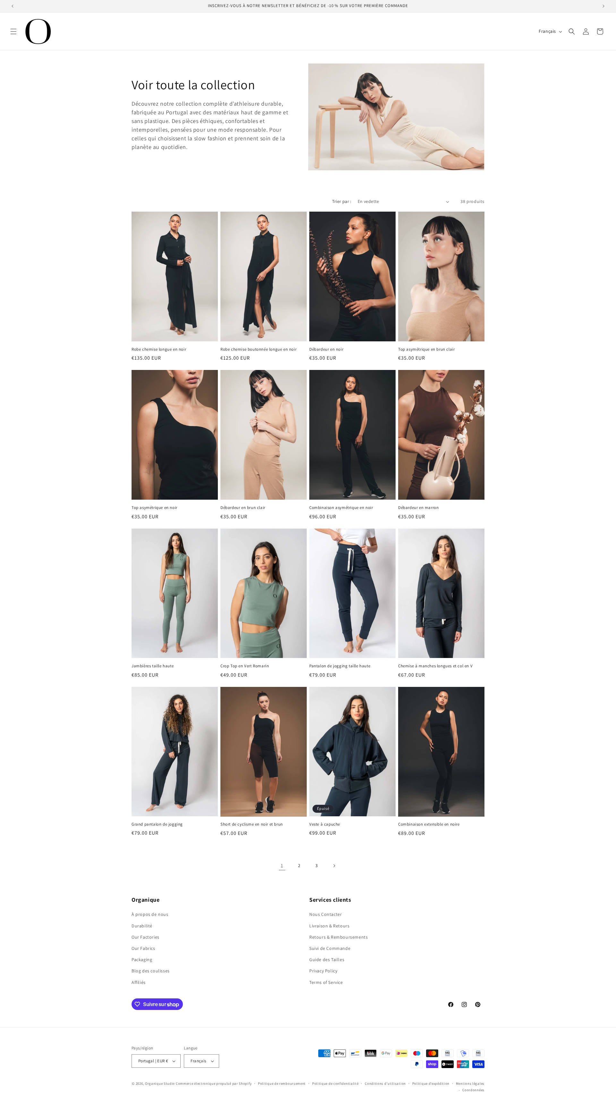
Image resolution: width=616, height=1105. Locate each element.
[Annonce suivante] (603, 6)
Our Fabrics (143, 948)
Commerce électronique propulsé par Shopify (214, 1083)
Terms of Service (326, 982)
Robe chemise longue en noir (159, 349)
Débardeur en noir (326, 349)
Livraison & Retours (329, 926)
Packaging (142, 959)
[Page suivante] (334, 866)
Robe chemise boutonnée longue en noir (258, 349)
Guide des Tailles (326, 959)
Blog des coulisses (151, 971)
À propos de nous (150, 914)
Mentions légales (470, 1083)
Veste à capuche (324, 824)
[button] (13, 31)
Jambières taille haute (153, 666)
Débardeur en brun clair (242, 507)
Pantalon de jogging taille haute (339, 666)
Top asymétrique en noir (154, 507)
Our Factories (145, 937)
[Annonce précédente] (12, 6)
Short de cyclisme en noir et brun (251, 824)
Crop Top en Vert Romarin (244, 666)
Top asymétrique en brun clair (426, 349)
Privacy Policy (323, 971)
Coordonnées (473, 1090)
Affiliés (139, 982)
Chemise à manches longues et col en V (435, 666)
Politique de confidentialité (335, 1083)
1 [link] (282, 865)
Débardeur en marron (418, 507)
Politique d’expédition (430, 1083)
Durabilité (142, 926)
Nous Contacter (325, 914)
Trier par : (341, 201)
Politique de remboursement (282, 1083)
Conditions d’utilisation (385, 1083)
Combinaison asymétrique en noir (341, 507)
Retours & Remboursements (338, 937)
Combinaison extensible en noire (429, 824)
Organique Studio (160, 1083)
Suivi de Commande (329, 948)
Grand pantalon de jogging (157, 824)
